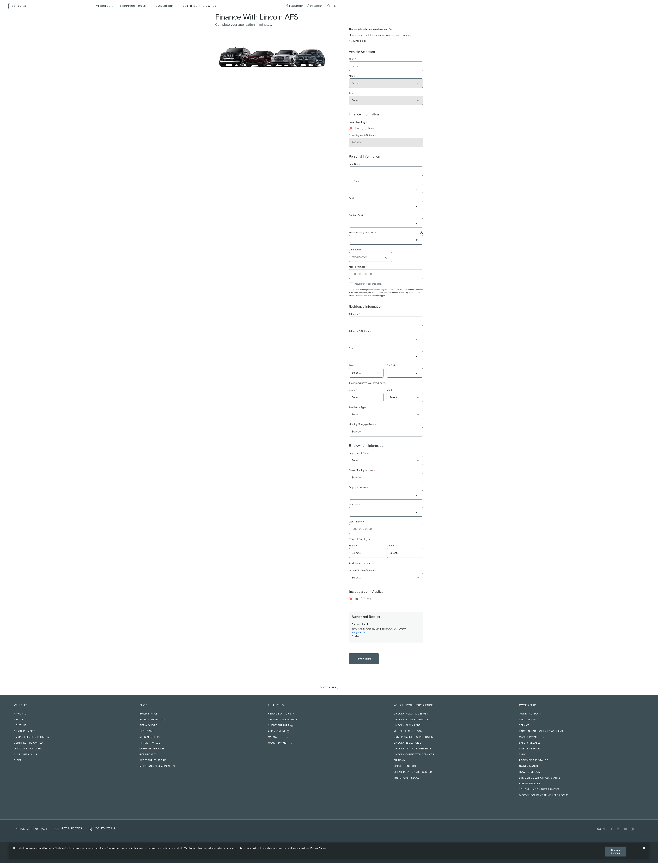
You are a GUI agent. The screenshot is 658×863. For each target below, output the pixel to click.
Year (352, 59)
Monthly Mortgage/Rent (362, 424)
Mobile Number (358, 267)
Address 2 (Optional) (359, 331)
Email (353, 198)
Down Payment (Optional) (362, 135)
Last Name (355, 181)
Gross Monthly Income (362, 470)
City (352, 348)
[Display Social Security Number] (416, 239)
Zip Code (392, 365)
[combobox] (384, 66)
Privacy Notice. (318, 848)
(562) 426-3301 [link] (359, 632)
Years (353, 390)
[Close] (644, 851)
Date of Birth (356, 249)
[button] (105, 6)
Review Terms (364, 658)
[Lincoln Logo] (17, 6)
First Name (356, 164)
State (352, 365)
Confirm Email (357, 215)
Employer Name (358, 487)
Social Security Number (362, 232)
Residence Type (358, 407)
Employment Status (360, 453)
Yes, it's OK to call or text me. (368, 284)
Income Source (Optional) (362, 570)
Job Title (354, 504)
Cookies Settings (615, 851)
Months (392, 390)
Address (354, 314)
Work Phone (356, 521)
